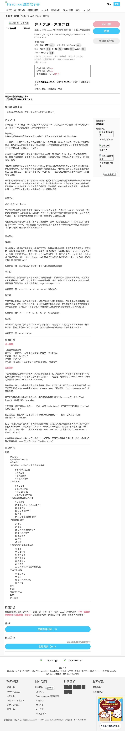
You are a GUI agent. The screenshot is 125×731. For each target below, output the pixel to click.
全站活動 (56, 10)
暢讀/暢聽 (33, 10)
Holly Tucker (70, 45)
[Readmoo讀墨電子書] (22, 4)
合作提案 (40, 709)
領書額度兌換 (106, 41)
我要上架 (11, 709)
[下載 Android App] (74, 662)
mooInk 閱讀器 (13, 691)
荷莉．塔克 (44, 45)
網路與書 (44, 52)
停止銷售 (106, 24)
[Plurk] (70, 692)
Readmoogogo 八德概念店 (47, 696)
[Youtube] (79, 687)
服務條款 (97, 687)
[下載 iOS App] (50, 662)
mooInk (44, 10)
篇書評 (26, 28)
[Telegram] (66, 692)
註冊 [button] (117, 4)
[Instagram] (83, 687)
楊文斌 (66, 49)
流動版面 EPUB (48, 81)
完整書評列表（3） (47, 629)
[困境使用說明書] (106, 133)
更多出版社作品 (110, 173)
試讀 (106, 31)
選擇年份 (49, 687)
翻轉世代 (103, 150)
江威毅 (77, 49)
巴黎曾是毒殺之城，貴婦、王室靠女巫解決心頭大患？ (30, 111)
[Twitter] (75, 687)
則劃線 (11, 28)
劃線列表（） (48, 646)
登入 (109, 4)
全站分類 (11, 10)
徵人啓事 (40, 704)
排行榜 (22, 10)
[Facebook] (66, 687)
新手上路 (11, 687)
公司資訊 (40, 691)
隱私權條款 (98, 691)
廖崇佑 (54, 49)
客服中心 (40, 700)
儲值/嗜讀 (68, 10)
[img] (110, 709)
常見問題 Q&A (13, 704)
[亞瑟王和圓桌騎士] (106, 157)
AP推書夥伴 (41, 713)
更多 (78, 10)
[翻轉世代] (104, 145)
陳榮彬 (42, 49)
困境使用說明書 (106, 139)
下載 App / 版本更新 (15, 700)
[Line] (70, 687)
